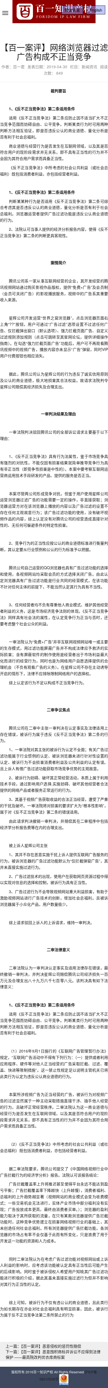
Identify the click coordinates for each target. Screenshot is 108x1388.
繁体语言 (72, 10)
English (95, 10)
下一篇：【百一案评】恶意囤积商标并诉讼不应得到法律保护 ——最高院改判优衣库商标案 (53, 1354)
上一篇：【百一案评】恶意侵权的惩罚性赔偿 (43, 1346)
